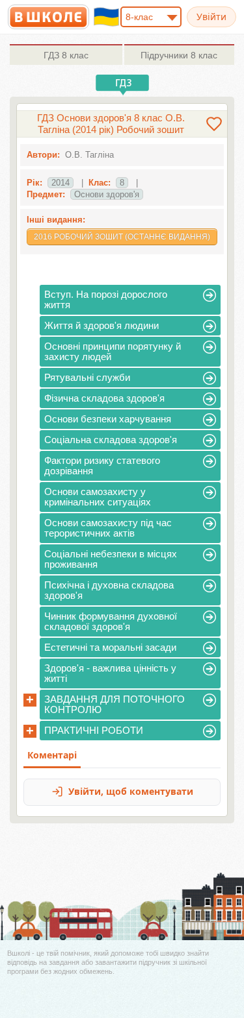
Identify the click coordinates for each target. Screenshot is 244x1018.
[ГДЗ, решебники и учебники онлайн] (48, 17)
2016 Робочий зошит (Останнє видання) (122, 236)
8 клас (66, 55)
